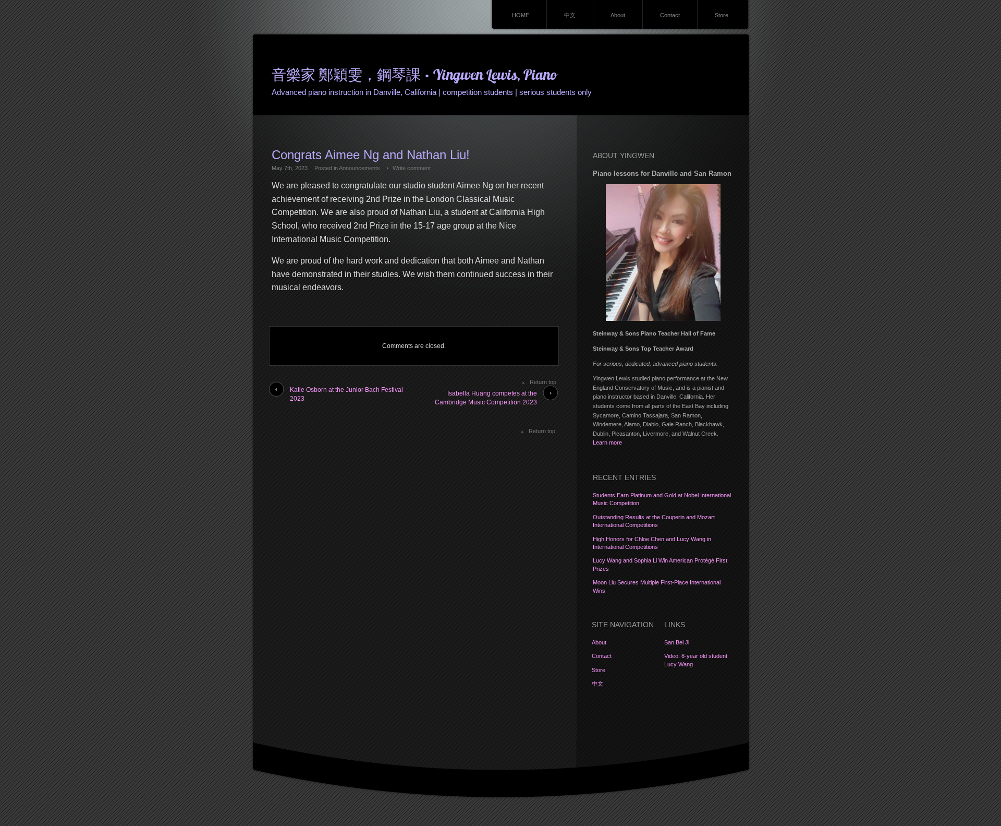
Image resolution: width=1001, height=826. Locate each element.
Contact (670, 15)
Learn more (607, 442)
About (618, 15)
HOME (520, 15)
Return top (543, 382)
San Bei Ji (676, 642)
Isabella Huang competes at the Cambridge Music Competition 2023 (486, 398)
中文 (570, 15)
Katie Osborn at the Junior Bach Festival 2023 (346, 394)
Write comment (412, 168)
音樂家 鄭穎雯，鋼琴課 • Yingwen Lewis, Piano (414, 76)
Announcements (359, 168)
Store (721, 15)
